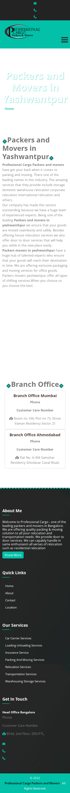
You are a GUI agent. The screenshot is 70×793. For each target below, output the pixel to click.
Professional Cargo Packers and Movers (32, 783)
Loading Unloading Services (23, 645)
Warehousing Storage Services (25, 681)
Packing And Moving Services (24, 660)
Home (9, 109)
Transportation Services (21, 674)
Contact (10, 600)
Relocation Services (18, 667)
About (9, 593)
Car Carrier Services (18, 638)
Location (11, 607)
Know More (13, 555)
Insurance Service (17, 652)
